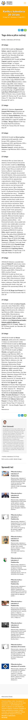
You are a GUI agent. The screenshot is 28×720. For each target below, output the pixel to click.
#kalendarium (5, 409)
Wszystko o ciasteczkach (8, 715)
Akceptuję (4, 717)
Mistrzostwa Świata (7, 696)
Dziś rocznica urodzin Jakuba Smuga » (12, 459)
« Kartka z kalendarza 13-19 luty (10, 456)
